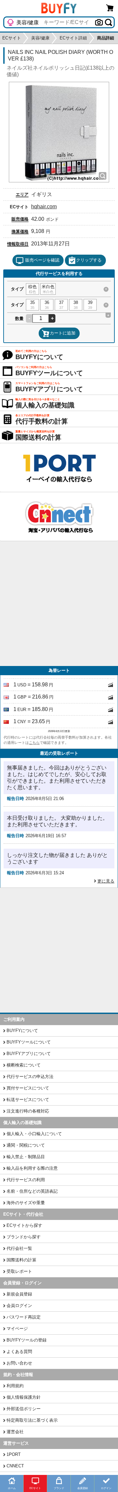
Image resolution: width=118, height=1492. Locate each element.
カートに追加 (62, 333)
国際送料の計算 (21, 1259)
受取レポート (19, 1271)
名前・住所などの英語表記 (32, 1191)
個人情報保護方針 (24, 1397)
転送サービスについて (28, 1099)
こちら (34, 743)
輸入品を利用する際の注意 (32, 1168)
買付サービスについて (28, 1088)
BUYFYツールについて (29, 1042)
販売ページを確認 (42, 260)
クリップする (89, 260)
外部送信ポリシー (24, 1408)
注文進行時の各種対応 (28, 1111)
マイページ (17, 1328)
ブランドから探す (24, 1236)
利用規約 (15, 1385)
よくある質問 (19, 1351)
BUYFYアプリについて (29, 1053)
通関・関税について (26, 1145)
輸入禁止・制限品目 (26, 1156)
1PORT (14, 1454)
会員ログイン (19, 1305)
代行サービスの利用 (26, 1179)
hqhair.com (44, 206)
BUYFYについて (22, 1030)
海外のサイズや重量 (26, 1202)
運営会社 (15, 1431)
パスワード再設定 (24, 1317)
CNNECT (15, 1465)
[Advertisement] (59, 603)
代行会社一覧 (19, 1248)
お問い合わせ (19, 1363)
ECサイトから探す (24, 1225)
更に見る (105, 881)
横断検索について (24, 1065)
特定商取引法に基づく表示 (32, 1420)
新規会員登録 (19, 1294)
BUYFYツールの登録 (27, 1340)
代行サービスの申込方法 (30, 1076)
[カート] (110, 7)
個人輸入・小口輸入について (34, 1133)
